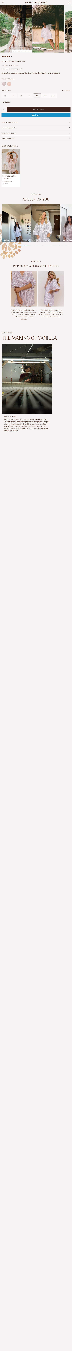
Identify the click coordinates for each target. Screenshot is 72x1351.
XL (37, 96)
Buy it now (36, 115)
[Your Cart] (69, 2)
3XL (53, 96)
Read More (56, 73)
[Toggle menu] (3, 2)
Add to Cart (38, 109)
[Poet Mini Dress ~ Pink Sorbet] (11, 161)
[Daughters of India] (36, 2)
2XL (45, 96)
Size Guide (66, 91)
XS (5, 96)
